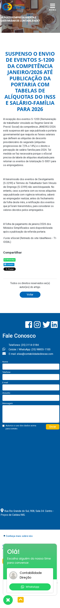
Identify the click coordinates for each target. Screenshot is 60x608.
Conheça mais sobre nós (19, 536)
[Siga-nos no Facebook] (29, 326)
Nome (5, 362)
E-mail (5, 382)
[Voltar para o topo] (20, 600)
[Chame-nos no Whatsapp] (8, 600)
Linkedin (10, 264)
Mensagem (7, 403)
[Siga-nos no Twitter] (47, 326)
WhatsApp (10, 260)
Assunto (6, 393)
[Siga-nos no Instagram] (37, 326)
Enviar (52, 426)
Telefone (6, 372)
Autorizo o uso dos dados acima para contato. (21, 427)
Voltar (30, 294)
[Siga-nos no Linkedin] (54, 326)
